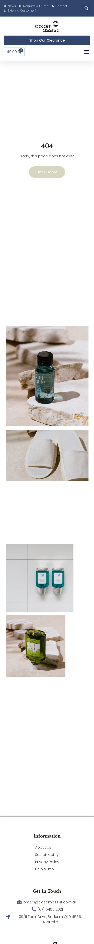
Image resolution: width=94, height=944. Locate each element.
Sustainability (47, 854)
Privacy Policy (47, 861)
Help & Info (44, 869)
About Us (43, 847)
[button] (86, 8)
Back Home (47, 172)
